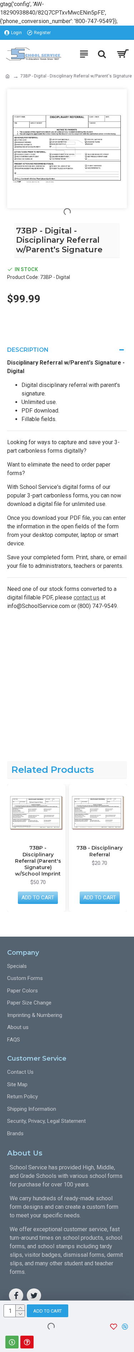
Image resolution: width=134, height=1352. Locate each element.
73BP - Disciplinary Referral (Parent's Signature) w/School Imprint (28, 861)
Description (28, 349)
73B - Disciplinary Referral (90, 851)
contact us (86, 597)
